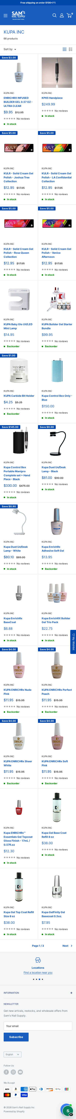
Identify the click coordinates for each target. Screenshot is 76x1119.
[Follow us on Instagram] (13, 1072)
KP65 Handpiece (52, 97)
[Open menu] (5, 15)
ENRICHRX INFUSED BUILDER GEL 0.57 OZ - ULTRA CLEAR (18, 101)
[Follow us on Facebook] (6, 1072)
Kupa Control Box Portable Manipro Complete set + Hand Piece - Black (17, 473)
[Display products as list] (70, 49)
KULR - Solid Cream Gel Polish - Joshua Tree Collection (18, 177)
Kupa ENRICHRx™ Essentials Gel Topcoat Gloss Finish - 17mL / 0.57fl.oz (18, 838)
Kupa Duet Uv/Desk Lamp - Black (54, 469)
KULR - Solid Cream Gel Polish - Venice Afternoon (56, 252)
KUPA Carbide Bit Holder (19, 395)
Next (65, 945)
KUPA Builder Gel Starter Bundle (57, 326)
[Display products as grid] (64, 49)
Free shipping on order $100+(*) (38, 2)
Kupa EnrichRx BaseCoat (13, 620)
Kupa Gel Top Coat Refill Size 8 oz (19, 914)
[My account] (62, 15)
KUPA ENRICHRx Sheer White (18, 763)
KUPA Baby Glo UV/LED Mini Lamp (18, 326)
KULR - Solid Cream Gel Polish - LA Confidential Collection (57, 177)
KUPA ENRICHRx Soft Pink (55, 763)
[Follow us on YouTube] (20, 1072)
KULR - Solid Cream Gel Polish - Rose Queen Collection (18, 252)
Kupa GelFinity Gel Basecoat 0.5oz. (53, 914)
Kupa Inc (9, 93)
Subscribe (16, 1037)
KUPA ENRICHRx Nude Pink (17, 691)
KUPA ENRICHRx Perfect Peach (57, 691)
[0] (69, 15)
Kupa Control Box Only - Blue (57, 397)
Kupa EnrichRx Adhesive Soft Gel (53, 548)
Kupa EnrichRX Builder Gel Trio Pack (56, 620)
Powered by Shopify (14, 1111)
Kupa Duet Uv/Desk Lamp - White (16, 548)
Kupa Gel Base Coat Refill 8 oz (54, 834)
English (9, 1054)
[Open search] (55, 15)
